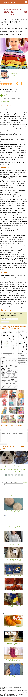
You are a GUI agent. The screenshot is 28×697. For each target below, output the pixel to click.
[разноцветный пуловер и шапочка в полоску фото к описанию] (14, 53)
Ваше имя (3, 428)
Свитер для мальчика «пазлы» (14, 606)
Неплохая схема (4, 84)
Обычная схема (6, 84)
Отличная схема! (11, 84)
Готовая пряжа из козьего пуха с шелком (13, 511)
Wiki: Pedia (13, 495)
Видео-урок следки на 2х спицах (14, 643)
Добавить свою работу (12, 95)
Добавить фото (14, 74)
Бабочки (14, 590)
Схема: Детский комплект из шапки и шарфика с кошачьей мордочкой (20, 468)
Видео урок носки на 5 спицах (13, 676)
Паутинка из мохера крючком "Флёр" (13, 527)
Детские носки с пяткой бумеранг (14, 627)
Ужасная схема (1, 84)
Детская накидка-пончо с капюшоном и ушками (14, 559)
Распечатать (5, 101)
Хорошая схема (8, 84)
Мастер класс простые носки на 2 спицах (13, 659)
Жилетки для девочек (14, 575)
